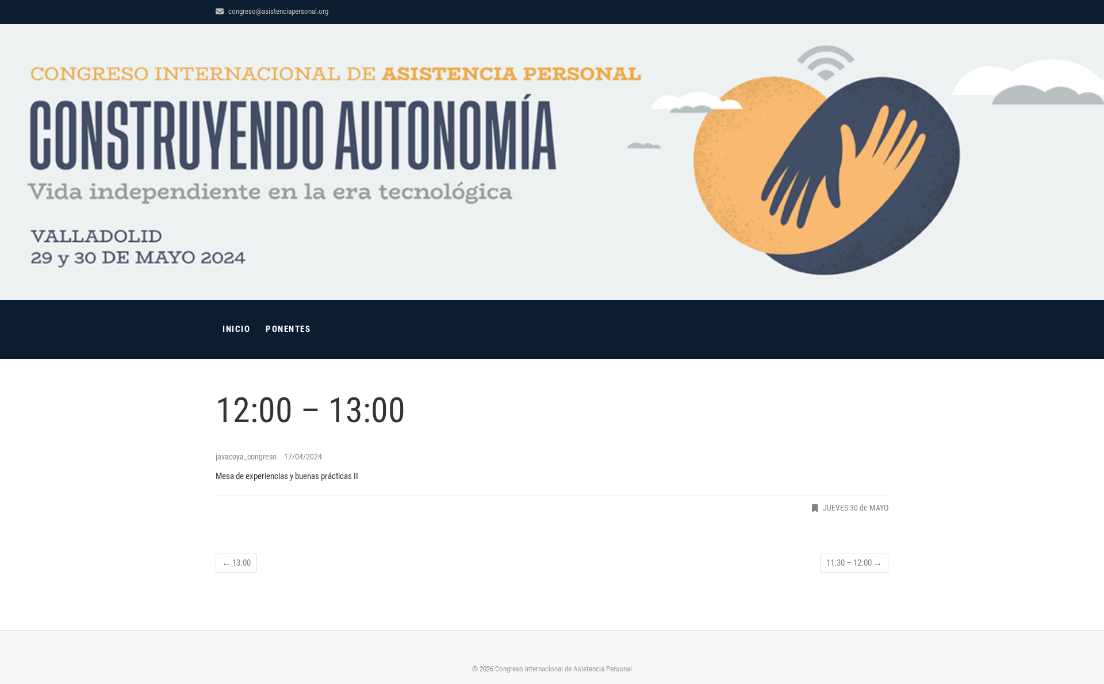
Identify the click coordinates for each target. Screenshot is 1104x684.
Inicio (236, 329)
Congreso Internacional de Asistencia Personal (563, 668)
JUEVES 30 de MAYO (855, 507)
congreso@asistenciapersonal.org (277, 11)
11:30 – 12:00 (854, 563)
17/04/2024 (303, 456)
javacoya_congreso (247, 456)
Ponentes (288, 329)
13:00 (236, 563)
